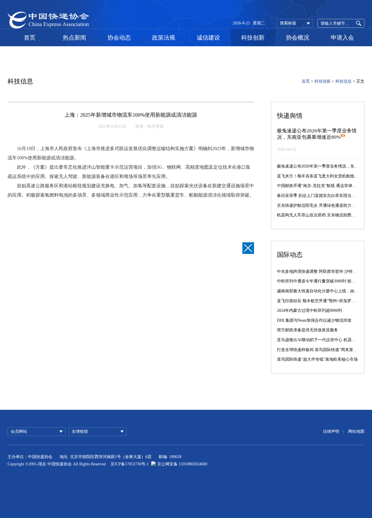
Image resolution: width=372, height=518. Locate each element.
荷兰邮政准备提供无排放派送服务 (307, 330)
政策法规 (163, 37)
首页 (29, 37)
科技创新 (252, 37)
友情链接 (80, 431)
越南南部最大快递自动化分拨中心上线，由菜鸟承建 (324, 291)
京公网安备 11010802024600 (182, 464)
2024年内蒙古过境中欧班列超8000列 (309, 310)
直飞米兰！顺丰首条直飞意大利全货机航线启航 (319, 176)
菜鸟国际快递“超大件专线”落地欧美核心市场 (317, 359)
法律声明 (331, 431)
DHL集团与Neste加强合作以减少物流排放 (314, 320)
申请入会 (342, 37)
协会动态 (119, 37)
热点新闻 (74, 37)
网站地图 (356, 431)
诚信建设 (208, 37)
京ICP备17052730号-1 (129, 464)
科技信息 (343, 81)
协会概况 (297, 37)
